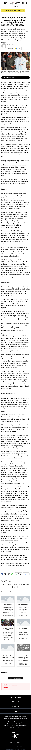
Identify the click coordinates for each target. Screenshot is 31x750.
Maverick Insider (15, 697)
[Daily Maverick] (15, 3)
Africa (3, 581)
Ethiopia (9, 584)
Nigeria (3, 584)
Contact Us (15, 706)
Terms (19, 743)
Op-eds (8, 581)
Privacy (12, 743)
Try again (6, 688)
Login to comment (15, 678)
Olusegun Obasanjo (6, 587)
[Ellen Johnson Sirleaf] (3, 46)
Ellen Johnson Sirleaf (14, 45)
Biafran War (25, 587)
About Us (15, 701)
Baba (19, 587)
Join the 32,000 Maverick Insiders (14, 720)
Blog (15, 711)
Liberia (15, 584)
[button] (18, 48)
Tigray (14, 587)
